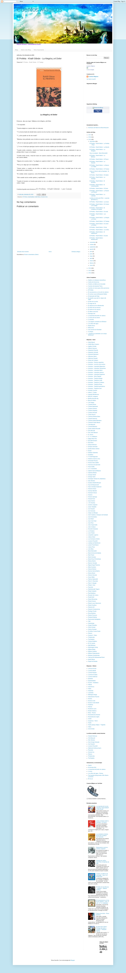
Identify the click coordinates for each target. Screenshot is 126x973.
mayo (91, 256)
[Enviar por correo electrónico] (38, 195)
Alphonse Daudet (92, 358)
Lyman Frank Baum (93, 545)
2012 (89, 273)
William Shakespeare (94, 653)
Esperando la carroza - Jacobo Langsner (102, 848)
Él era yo (90, 779)
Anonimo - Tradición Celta (95, 380)
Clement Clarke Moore (94, 422)
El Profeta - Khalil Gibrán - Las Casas (54, 189)
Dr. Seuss (90, 434)
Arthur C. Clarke (92, 392)
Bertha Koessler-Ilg (93, 398)
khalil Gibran (38, 196)
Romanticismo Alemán (94, 714)
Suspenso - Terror (93, 721)
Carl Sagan (91, 402)
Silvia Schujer (91, 627)
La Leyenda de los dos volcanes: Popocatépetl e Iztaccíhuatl (102, 808)
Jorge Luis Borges (93, 513)
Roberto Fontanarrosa (94, 609)
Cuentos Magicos (93, 76)
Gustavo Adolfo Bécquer (94, 482)
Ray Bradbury (91, 593)
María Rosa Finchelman (94, 559)
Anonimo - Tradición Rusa (95, 384)
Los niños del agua (93, 323)
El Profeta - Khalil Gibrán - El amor (99, 235)
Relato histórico (92, 710)
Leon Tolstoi (91, 533)
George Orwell (92, 474)
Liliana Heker (91, 537)
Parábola (90, 704)
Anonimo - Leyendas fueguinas (96, 374)
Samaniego (91, 623)
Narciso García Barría (94, 571)
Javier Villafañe (92, 507)
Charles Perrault (92, 412)
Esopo (90, 450)
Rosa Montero (92, 613)
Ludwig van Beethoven (94, 543)
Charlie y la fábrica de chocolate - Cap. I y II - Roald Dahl (102, 875)
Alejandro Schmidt (93, 352)
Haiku (89, 688)
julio (91, 251)
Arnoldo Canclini (92, 390)
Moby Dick (91, 327)
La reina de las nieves (94, 317)
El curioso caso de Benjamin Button (97, 294)
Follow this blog (98, 111)
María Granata (92, 557)
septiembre (93, 247)
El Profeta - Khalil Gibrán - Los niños (99, 229)
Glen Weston (91, 480)
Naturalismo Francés (93, 696)
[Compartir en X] (41, 195)
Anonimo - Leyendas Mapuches (96, 366)
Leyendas (90, 692)
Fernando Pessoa (93, 460)
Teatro (89, 723)
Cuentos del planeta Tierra (95, 286)
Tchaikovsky (91, 637)
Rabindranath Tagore (94, 589)
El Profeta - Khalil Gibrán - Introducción (96, 238)
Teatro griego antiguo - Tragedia (96, 724)
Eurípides (90, 454)
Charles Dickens (92, 408)
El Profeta (25, 196)
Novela (90, 698)
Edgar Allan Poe (92, 438)
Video (89, 727)
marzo (91, 260)
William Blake (91, 649)
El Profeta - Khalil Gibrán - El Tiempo (99, 169)
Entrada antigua (76, 251)
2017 (89, 135)
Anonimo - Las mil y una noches (96, 364)
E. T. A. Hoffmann (92, 436)
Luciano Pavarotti (92, 541)
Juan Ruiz (91, 523)
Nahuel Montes (92, 569)
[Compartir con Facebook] (43, 195)
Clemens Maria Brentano (94, 420)
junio (91, 254)
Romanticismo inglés (93, 716)
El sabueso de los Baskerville (96, 305)
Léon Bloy (91, 549)
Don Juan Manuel (93, 432)
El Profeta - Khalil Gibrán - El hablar (99, 175)
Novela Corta (44, 196)
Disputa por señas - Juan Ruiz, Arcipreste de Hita (102, 862)
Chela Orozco (91, 414)
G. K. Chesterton (92, 468)
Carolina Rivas (92, 404)
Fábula (90, 684)
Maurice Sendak (92, 563)
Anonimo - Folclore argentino (96, 362)
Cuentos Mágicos (39, 9)
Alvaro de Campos (93, 360)
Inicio (50, 251)
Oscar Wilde (91, 577)
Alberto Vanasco (92, 348)
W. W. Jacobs (91, 643)
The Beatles (91, 639)
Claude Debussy (92, 418)
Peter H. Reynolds (93, 581)
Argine (90, 765)
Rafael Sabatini (92, 591)
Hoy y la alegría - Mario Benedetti (98, 153)
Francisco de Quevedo (94, 464)
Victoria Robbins (92, 641)
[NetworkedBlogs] (98, 107)
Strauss (90, 633)
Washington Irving (93, 647)
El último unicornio (93, 311)
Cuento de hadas (92, 674)
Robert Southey (92, 605)
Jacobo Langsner (92, 504)
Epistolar (90, 678)
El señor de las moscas (94, 307)
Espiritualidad (31, 196)
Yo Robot (90, 331)
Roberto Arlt (91, 607)
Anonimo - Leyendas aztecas (96, 372)
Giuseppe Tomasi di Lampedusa (96, 478)
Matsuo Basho (92, 561)
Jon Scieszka (91, 511)
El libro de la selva (93, 301)
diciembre (92, 141)
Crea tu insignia (90, 69)
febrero (92, 263)
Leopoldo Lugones (93, 535)
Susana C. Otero (92, 635)
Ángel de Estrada (92, 661)
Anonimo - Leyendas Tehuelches (97, 368)
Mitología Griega (92, 694)
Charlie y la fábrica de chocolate (96, 284)
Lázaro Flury (91, 547)
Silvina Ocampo (92, 629)
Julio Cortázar (92, 527)
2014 (89, 268)
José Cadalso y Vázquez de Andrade (98, 515)
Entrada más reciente (23, 251)
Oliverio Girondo (92, 575)
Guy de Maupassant (93, 485)
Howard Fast (91, 498)
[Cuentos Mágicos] (87, 68)
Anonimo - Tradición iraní (95, 388)
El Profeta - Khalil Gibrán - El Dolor (99, 188)
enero (91, 265)
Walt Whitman (91, 645)
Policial (90, 706)
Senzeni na (91, 752)
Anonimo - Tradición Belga (95, 378)
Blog (16, 50)
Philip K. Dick (91, 585)
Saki (89, 621)
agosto (92, 249)
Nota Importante (39, 50)
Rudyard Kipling (92, 617)
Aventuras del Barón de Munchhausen (98, 127)
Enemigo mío (91, 313)
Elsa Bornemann (92, 440)
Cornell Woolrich (92, 426)
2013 (89, 270)
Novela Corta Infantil (93, 702)
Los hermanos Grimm (94, 539)
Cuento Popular (92, 672)
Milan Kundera (92, 567)
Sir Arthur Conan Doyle (94, 631)
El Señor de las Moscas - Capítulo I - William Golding (102, 888)
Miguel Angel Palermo (94, 565)
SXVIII (89, 718)
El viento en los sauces (94, 309)
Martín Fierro (91, 325)
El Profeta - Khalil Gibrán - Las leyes (99, 202)
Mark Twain (91, 555)
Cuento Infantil (92, 670)
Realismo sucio (92, 708)
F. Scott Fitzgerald (93, 456)
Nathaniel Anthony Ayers (94, 748)
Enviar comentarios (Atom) (31, 254)
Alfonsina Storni (92, 356)
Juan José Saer (92, 521)
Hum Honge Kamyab (93, 742)
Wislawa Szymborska (94, 655)
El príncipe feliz (92, 767)
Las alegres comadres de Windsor (97, 321)
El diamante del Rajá (93, 296)
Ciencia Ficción (92, 668)
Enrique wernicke (92, 446)
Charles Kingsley (92, 410)
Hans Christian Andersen (94, 486)
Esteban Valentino (93, 452)
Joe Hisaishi (91, 509)
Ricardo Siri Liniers (93, 595)
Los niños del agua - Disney (95, 773)
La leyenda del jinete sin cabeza (96, 315)
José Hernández (92, 517)
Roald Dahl (91, 597)
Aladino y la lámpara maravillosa (97, 280)
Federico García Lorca (94, 458)
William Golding (92, 651)
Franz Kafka (91, 466)
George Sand (91, 476)
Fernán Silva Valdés (93, 462)
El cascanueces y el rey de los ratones (98, 292)
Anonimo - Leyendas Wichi (95, 370)
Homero (90, 495)
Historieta (90, 690)
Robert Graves (92, 601)
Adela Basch (91, 342)
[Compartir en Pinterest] (45, 195)
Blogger (73, 960)
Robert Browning (92, 599)
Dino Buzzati (91, 430)
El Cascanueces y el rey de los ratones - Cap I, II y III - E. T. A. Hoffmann (102, 902)
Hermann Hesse (92, 492)
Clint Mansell (91, 424)
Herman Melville (92, 491)
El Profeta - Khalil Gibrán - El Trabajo (32, 62)
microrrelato (91, 729)
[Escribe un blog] (39, 195)
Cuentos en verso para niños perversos (98, 288)
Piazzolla (90, 587)
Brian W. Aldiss (92, 400)
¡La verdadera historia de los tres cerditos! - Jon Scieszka (102, 835)
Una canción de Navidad (94, 329)
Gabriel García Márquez (94, 470)
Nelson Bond (91, 573)
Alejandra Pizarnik (93, 350)
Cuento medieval (92, 676)
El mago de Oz (92, 303)
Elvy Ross (90, 442)
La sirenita (91, 319)
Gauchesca (91, 686)
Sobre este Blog (26, 50)
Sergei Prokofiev (92, 625)
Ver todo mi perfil (91, 79)
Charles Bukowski (93, 406)
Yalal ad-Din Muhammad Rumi (96, 657)
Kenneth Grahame (93, 529)
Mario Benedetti (92, 551)
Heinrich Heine (92, 488)
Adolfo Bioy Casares (93, 344)
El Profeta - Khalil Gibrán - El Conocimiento (97, 185)
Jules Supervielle (92, 525)
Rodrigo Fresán (92, 611)
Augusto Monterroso (93, 394)
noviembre (93, 242)
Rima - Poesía (92, 712)
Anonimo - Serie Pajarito (94, 376)
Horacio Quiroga (92, 497)
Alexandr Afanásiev (93, 354)
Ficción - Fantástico (93, 682)
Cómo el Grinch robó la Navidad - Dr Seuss (102, 821)
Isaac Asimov (91, 501)
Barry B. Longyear (93, 396)
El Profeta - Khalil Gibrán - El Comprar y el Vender (97, 208)
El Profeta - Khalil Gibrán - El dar (98, 227)
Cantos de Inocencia (93, 282)
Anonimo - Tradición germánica (96, 386)
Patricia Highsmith (93, 579)
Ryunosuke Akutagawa (94, 619)
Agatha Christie (92, 346)
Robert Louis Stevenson (94, 603)
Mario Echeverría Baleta (94, 553)
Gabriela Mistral (92, 472)
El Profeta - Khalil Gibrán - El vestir (99, 211)
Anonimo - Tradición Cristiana (96, 382)
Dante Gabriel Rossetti (94, 428)
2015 (89, 139)
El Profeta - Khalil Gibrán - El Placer (99, 159)
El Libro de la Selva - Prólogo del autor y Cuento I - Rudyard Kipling (101, 929)
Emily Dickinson (92, 444)
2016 (89, 137)
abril (91, 258)
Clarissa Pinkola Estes (94, 416)
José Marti (91, 519)
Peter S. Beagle (92, 583)
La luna (90, 771)
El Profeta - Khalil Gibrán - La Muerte (99, 147)
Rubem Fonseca (92, 615)
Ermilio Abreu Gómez (93, 448)
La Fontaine (91, 531)
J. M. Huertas (91, 503)
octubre (92, 244)
